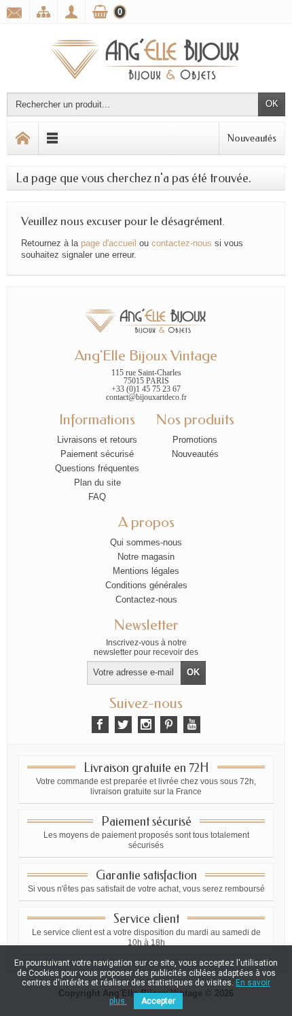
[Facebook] (100, 724)
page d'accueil (108, 243)
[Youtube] (191, 724)
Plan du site (97, 482)
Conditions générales (146, 585)
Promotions (194, 440)
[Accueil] (23, 138)
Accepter (158, 1001)
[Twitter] (123, 724)
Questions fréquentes (97, 468)
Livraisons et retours (97, 440)
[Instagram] (146, 724)
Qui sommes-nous (146, 542)
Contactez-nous (146, 599)
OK (272, 104)
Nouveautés (251, 138)
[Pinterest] (168, 724)
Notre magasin (146, 557)
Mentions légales (146, 571)
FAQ (97, 497)
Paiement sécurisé (97, 454)
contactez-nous (181, 243)
